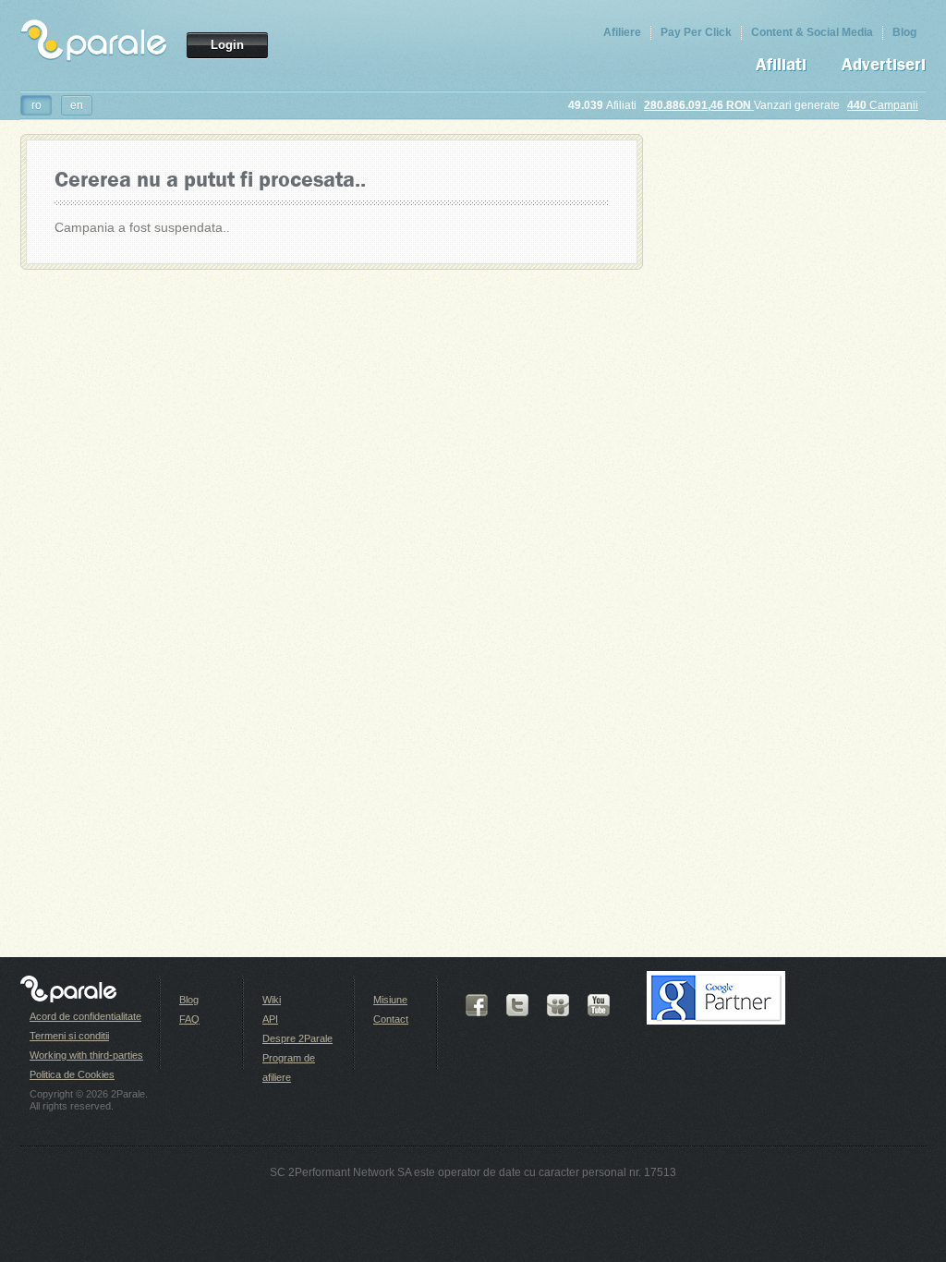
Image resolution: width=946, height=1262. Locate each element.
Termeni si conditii (69, 1035)
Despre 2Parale (297, 1038)
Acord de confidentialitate (85, 1016)
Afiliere (622, 32)
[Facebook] (477, 1005)
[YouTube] (599, 1005)
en (76, 105)
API (270, 1019)
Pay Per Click (696, 32)
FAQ (189, 1019)
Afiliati (781, 66)
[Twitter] (517, 1005)
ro (36, 105)
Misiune (390, 999)
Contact (390, 1019)
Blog (904, 32)
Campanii (882, 105)
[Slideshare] (558, 1005)
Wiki (271, 999)
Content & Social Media (812, 32)
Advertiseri (884, 66)
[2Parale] (94, 37)
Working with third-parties (86, 1055)
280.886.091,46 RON (699, 105)
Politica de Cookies (72, 1074)
